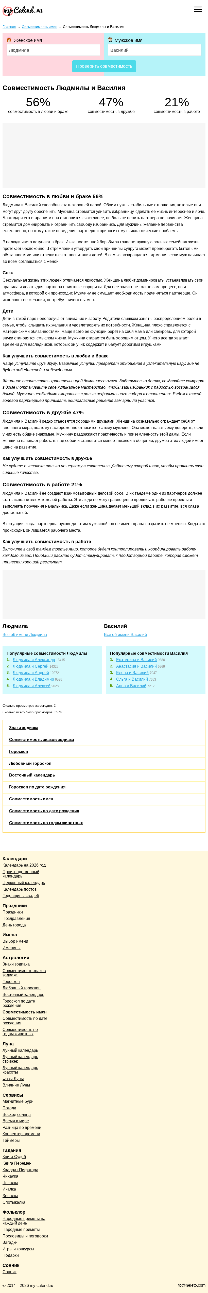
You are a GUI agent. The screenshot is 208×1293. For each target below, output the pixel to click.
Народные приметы (21, 1229)
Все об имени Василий (125, 634)
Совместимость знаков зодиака (41, 739)
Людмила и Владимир (33, 679)
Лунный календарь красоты (20, 1069)
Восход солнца (17, 1114)
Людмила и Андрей (31, 672)
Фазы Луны (13, 1079)
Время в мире (16, 1121)
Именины (12, 948)
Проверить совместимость (104, 66)
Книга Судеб (14, 1156)
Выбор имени (15, 941)
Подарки (11, 1255)
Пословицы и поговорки (25, 1236)
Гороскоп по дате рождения (37, 787)
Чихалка (10, 1176)
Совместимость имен (31, 799)
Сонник (9, 1272)
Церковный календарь (24, 883)
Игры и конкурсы (18, 1249)
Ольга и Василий (132, 679)
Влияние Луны (16, 1085)
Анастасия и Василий (136, 666)
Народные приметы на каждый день (24, 1220)
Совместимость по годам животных (46, 823)
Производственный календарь (21, 874)
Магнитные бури (18, 1101)
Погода (9, 1108)
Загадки (10, 1242)
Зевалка (10, 1196)
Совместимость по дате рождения (44, 811)
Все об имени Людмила (25, 634)
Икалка (9, 1189)
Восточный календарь (32, 775)
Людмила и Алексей (31, 686)
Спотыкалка (14, 1202)
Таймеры (11, 1140)
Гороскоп (18, 751)
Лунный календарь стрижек (20, 1059)
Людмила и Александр (34, 660)
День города (14, 925)
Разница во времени (22, 1127)
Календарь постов (20, 889)
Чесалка (10, 1183)
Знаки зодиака (23, 728)
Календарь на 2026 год (24, 865)
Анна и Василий (131, 686)
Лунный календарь (20, 1050)
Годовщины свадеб (21, 895)
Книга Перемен (17, 1163)
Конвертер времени (21, 1134)
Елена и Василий (132, 672)
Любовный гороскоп (30, 763)
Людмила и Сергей (30, 666)
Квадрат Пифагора (20, 1170)
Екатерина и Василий (136, 660)
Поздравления (16, 918)
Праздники (13, 912)
